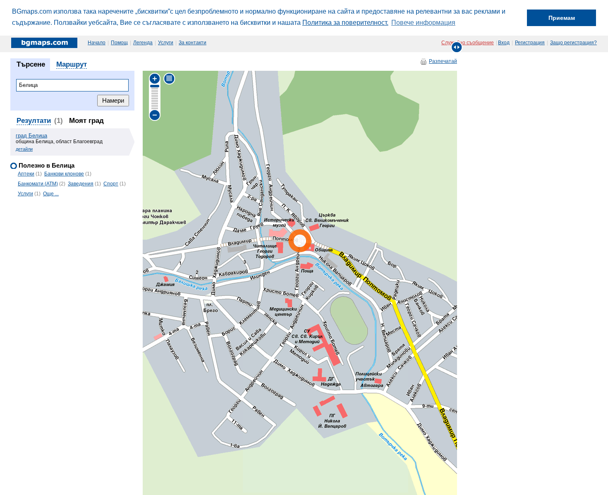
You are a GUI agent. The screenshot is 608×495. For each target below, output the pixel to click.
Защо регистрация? (573, 43)
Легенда (143, 43)
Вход (504, 43)
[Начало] (45, 43)
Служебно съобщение (467, 43)
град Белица (31, 135)
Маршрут (71, 64)
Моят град (86, 121)
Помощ (119, 43)
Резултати (34, 121)
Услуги (165, 43)
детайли (24, 149)
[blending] (169, 78)
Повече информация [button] (423, 22)
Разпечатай (443, 61)
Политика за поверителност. (345, 22)
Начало (96, 43)
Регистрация (530, 43)
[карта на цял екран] (457, 47)
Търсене (31, 64)
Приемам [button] (561, 17)
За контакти (192, 43)
